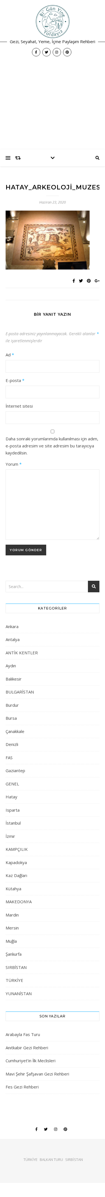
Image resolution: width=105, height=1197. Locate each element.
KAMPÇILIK (17, 849)
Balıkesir (14, 679)
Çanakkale (15, 731)
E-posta (15, 380)
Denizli (12, 744)
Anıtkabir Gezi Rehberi (27, 1047)
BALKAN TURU (51, 1159)
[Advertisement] (52, 106)
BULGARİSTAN (20, 692)
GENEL (12, 784)
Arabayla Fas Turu (23, 1034)
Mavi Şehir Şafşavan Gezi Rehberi (37, 1074)
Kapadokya (16, 862)
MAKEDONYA (19, 901)
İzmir (10, 836)
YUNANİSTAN (19, 993)
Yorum (14, 464)
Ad (10, 354)
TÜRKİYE (14, 980)
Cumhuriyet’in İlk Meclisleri (30, 1060)
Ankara (12, 626)
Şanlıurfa (14, 954)
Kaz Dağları (16, 875)
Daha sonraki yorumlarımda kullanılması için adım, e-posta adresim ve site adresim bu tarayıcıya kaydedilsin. (52, 446)
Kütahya (13, 888)
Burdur (12, 705)
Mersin (12, 928)
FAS (9, 757)
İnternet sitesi (19, 406)
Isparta (13, 810)
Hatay (11, 797)
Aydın (11, 665)
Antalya (13, 639)
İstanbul (13, 823)
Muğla (11, 941)
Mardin (12, 915)
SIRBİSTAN (16, 967)
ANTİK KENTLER (22, 652)
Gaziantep (15, 770)
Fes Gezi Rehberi (22, 1087)
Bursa (11, 718)
